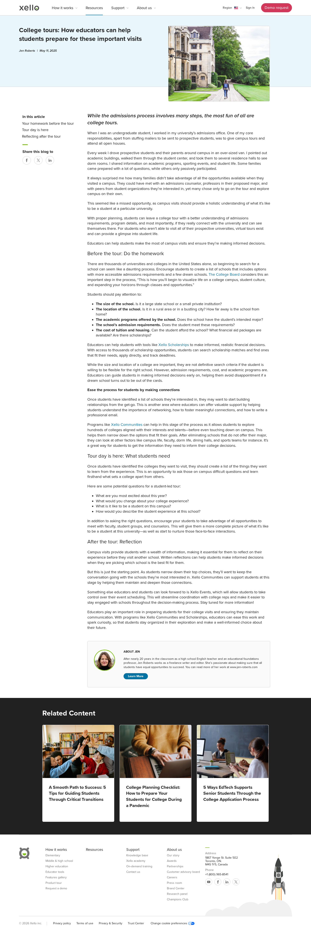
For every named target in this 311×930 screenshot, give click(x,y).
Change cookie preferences (169, 923)
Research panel (177, 894)
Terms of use (84, 923)
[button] (232, 8)
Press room (174, 883)
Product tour (53, 883)
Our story (173, 855)
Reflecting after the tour (41, 136)
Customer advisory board (183, 872)
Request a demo (56, 888)
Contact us (133, 872)
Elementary (52, 855)
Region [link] (227, 8)
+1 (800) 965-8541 (216, 874)
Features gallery (56, 877)
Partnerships (175, 866)
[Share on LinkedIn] (50, 160)
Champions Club (177, 899)
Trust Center (136, 923)
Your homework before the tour (48, 123)
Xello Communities (126, 424)
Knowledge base (137, 855)
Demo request (276, 7)
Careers (172, 877)
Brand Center (175, 888)
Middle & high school (59, 861)
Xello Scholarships (173, 344)
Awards (172, 861)
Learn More (135, 676)
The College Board (224, 274)
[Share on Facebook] (26, 160)
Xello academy (135, 861)
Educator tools (54, 872)
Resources (94, 8)
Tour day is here (35, 129)
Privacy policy (62, 923)
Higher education (56, 866)
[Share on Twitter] (38, 160)
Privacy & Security (110, 923)
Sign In (250, 8)
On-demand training (139, 866)
